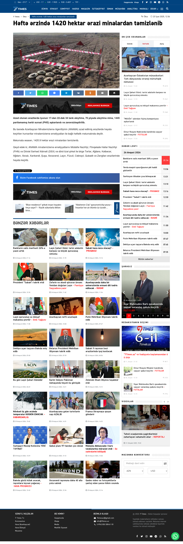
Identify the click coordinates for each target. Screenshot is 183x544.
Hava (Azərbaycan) (22, 524)
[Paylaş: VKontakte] (78, 92)
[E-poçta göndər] (102, 92)
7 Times (16, 17)
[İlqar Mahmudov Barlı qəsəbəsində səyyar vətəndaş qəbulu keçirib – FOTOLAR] (128, 387)
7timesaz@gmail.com (105, 518)
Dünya (45, 9)
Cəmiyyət (65, 9)
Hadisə (75, 9)
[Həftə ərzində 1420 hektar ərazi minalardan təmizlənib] (66, 60)
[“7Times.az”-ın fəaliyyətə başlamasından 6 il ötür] (146, 338)
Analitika (132, 9)
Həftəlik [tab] (146, 44)
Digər (153, 9)
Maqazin (85, 9)
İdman (110, 9)
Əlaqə (136, 2)
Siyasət (54, 9)
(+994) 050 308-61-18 (105, 524)
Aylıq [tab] (162, 44)
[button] (114, 92)
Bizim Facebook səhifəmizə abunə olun (40, 178)
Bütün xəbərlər (145, 259)
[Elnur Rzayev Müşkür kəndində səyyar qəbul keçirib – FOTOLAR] (128, 371)
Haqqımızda (128, 2)
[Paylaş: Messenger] (54, 92)
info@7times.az (103, 521)
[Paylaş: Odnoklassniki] (90, 92)
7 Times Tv (19, 518)
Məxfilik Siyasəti (60, 528)
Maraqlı (144, 9)
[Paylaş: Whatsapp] (42, 92)
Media (56, 524)
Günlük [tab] (129, 44)
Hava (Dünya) (20, 528)
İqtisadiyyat (98, 9)
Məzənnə (18, 531)
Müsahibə (120, 9)
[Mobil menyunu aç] (162, 9)
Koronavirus (20, 521)
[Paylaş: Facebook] (18, 92)
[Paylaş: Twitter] (30, 92)
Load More (66, 500)
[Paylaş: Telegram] (66, 92)
